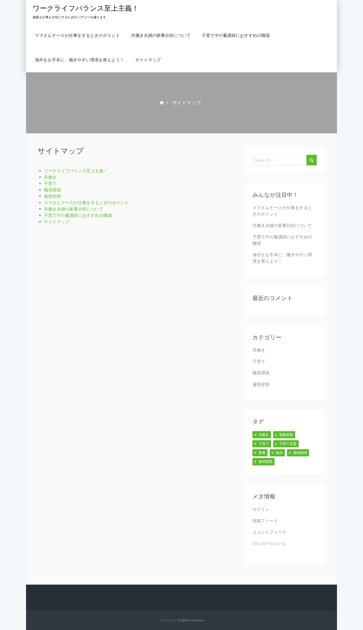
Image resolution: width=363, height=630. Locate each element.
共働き (50, 177)
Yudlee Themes (190, 620)
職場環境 (52, 189)
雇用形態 (52, 196)
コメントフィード (269, 532)
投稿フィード (265, 520)
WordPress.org (268, 543)
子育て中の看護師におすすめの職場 (236, 35)
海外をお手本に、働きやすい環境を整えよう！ (79, 60)
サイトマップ (148, 60)
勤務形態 (286, 434)
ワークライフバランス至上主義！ (86, 8)
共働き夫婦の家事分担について (161, 35)
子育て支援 (288, 444)
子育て (50, 183)
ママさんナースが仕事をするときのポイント (77, 35)
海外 (279, 453)
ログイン (260, 509)
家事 (262, 453)
